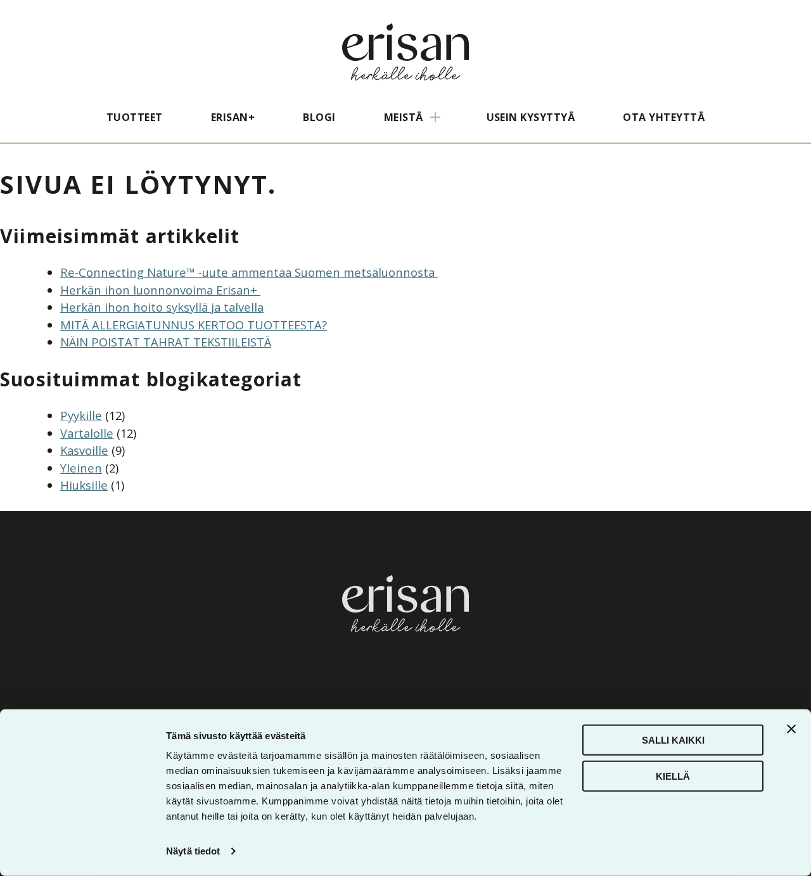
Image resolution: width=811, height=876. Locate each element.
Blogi (319, 117)
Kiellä (673, 775)
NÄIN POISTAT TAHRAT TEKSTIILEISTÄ (165, 342)
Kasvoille (84, 450)
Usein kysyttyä (531, 117)
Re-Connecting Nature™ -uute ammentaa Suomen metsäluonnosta (249, 272)
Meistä (403, 117)
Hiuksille (84, 485)
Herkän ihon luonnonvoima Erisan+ (160, 290)
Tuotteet (134, 117)
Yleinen (81, 468)
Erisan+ (233, 117)
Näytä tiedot (193, 851)
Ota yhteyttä (664, 117)
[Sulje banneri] (791, 729)
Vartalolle (86, 433)
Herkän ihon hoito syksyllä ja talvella (162, 307)
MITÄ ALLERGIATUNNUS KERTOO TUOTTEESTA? (193, 325)
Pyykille (81, 415)
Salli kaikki (673, 740)
